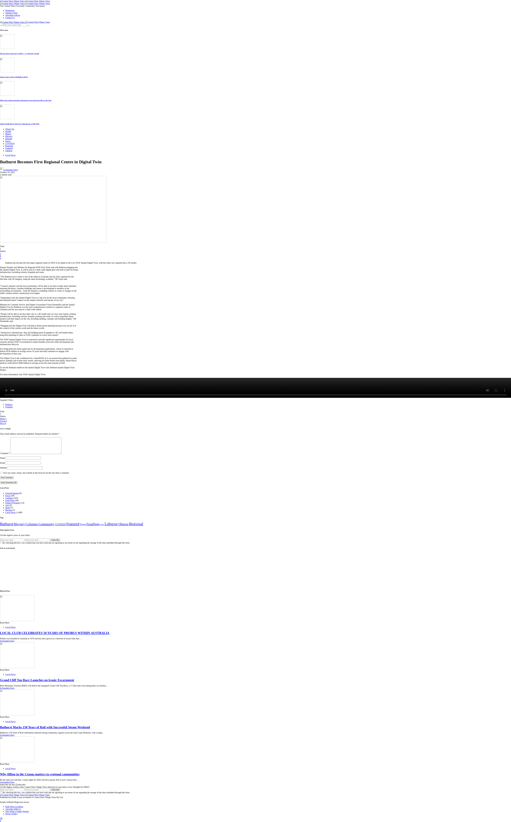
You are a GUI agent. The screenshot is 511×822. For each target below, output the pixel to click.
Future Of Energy (12, 503)
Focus (7, 141)
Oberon (123, 524)
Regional (9, 146)
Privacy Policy (11, 814)
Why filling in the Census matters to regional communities (39, 774)
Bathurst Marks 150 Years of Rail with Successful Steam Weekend (45, 727)
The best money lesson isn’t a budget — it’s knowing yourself (19, 53)
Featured (9, 148)
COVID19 (9, 143)
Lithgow (9, 151)
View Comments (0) (8, 483)
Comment (5, 453)
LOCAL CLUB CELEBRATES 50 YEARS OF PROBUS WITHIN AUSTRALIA (54, 633)
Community (46, 524)
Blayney (8, 136)
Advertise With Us (13, 809)
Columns (9, 498)
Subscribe (55, 540)
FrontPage (93, 524)
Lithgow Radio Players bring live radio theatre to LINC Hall (19, 124)
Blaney (8, 134)
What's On (9, 129)
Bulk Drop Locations (14, 806)
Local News (10, 155)
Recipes (8, 510)
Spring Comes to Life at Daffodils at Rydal (14, 77)
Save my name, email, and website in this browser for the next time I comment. (36, 473)
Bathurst (8, 404)
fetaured (8, 139)
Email (2, 463)
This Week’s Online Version (17, 811)
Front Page (10, 500)
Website (3, 468)
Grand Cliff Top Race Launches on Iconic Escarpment (37, 680)
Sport (7, 507)
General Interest (12, 493)
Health (8, 131)
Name (2, 458)
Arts (7, 505)
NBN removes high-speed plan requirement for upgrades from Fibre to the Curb (25, 100)
